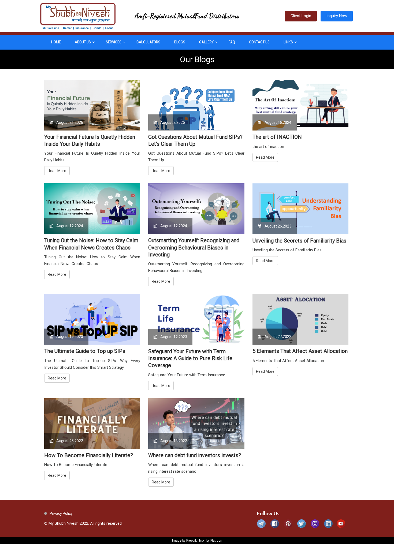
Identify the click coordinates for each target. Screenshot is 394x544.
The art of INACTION (277, 137)
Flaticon (216, 540)
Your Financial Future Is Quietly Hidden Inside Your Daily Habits (89, 140)
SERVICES (113, 42)
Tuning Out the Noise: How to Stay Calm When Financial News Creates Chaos (91, 244)
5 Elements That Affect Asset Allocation (300, 351)
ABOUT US (83, 42)
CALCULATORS (148, 42)
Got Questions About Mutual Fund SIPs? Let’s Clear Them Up (195, 140)
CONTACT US (259, 42)
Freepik (191, 540)
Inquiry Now (336, 15)
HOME (56, 42)
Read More (57, 171)
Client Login (301, 15)
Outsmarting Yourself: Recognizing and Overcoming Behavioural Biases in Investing (193, 247)
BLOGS (179, 42)
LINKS (288, 42)
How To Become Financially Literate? (88, 455)
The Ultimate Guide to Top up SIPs (84, 351)
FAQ (232, 42)
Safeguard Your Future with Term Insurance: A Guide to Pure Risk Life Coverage (190, 358)
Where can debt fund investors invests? (194, 455)
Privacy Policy (61, 513)
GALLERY (206, 42)
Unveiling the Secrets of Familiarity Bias (299, 240)
